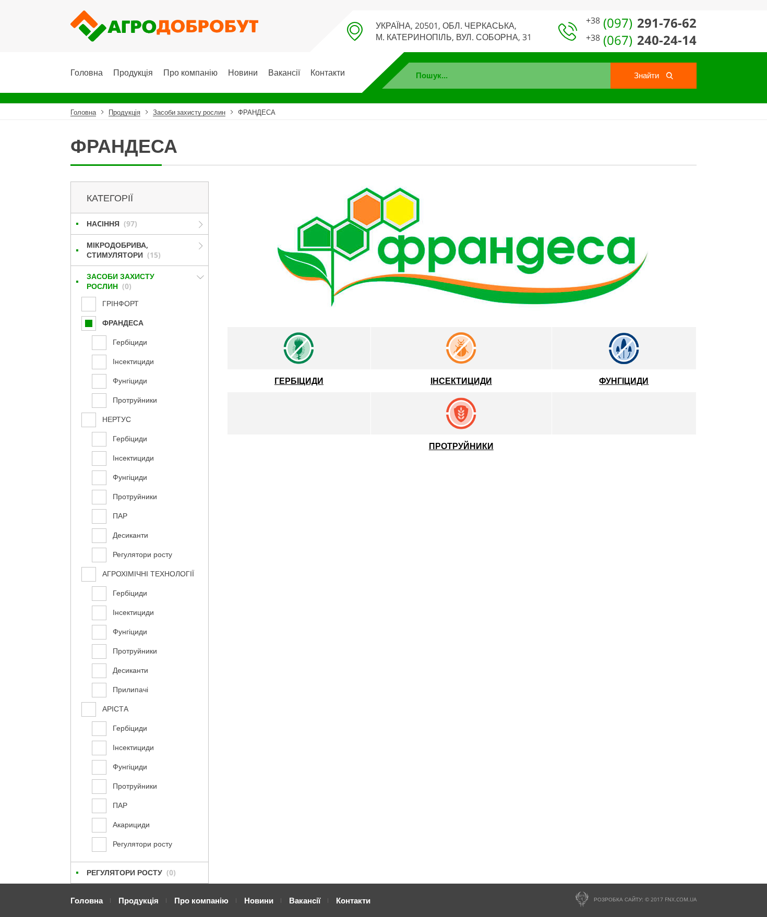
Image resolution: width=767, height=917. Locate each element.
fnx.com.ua (681, 899)
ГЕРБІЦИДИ (298, 381)
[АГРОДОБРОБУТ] (164, 21)
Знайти (647, 75)
